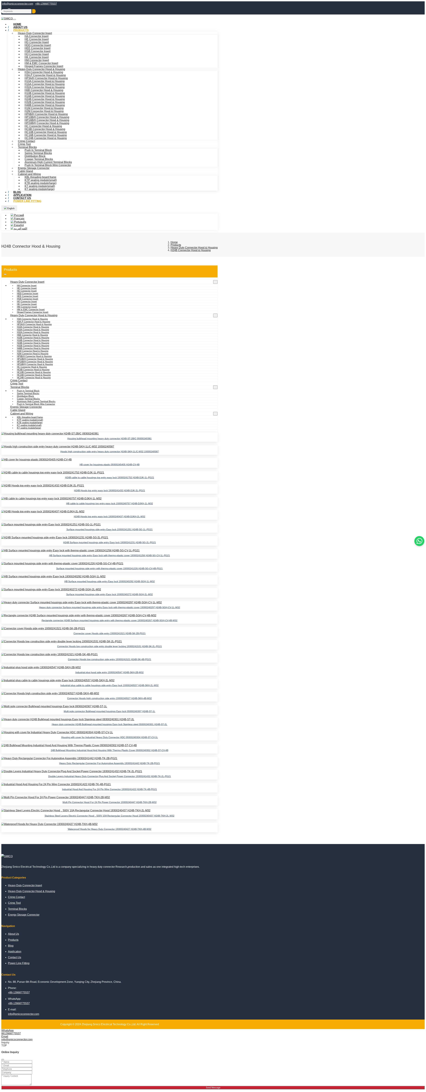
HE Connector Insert (37, 39)
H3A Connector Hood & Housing (44, 72)
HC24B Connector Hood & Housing (46, 138)
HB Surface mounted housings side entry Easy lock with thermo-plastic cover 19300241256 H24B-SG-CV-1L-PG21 (109, 555)
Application (14, 951)
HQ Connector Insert (37, 54)
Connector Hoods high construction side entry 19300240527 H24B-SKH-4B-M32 (109, 698)
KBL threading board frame (40, 177)
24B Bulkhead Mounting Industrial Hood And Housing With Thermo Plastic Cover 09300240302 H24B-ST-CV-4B (109, 750)
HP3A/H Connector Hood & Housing (46, 78)
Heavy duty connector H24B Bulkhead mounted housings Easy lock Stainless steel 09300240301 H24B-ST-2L (109, 724)
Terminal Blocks (27, 147)
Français (18, 218)
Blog (10, 945)
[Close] (2, 1059)
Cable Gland (25, 171)
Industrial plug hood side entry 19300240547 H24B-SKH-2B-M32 (109, 672)
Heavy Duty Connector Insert (35, 33)
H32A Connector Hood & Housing (45, 87)
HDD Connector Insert (38, 45)
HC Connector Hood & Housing (43, 126)
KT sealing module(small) (40, 186)
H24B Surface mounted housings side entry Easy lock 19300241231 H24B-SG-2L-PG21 (109, 542)
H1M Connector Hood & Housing (44, 108)
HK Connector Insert (37, 57)
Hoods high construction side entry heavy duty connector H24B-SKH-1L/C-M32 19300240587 (109, 451)
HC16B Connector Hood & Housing (46, 135)
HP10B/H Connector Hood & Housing (47, 117)
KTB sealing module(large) (40, 183)
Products (21, 30)
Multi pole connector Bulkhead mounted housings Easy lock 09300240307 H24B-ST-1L (109, 711)
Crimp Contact (26, 141)
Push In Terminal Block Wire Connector (48, 165)
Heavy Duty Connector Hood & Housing (41, 69)
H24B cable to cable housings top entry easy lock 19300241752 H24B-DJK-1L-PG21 (109, 477)
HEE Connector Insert (37, 48)
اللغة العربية (20, 228)
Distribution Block (35, 156)
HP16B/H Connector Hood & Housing (47, 120)
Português (19, 221)
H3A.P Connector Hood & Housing (45, 75)
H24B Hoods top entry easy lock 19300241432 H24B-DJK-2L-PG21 (109, 490)
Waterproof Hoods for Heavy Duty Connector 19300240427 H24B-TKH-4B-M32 (109, 829)
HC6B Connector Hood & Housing (45, 129)
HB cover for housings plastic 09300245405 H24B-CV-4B (109, 464)
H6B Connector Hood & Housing (44, 90)
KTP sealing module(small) (41, 180)
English (10, 208)
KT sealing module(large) (40, 189)
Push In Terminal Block (38, 150)
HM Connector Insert (37, 60)
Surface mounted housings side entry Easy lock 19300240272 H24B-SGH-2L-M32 (109, 594)
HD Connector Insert (37, 42)
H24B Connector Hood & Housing (45, 99)
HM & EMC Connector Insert (41, 63)
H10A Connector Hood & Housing (45, 81)
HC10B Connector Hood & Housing (46, 132)
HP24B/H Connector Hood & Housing (47, 123)
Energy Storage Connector (33, 168)
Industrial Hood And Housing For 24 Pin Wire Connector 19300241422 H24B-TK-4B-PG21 (109, 789)
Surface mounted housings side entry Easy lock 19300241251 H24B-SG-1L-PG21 (109, 529)
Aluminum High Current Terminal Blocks (48, 162)
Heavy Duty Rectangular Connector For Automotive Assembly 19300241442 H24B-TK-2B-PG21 (109, 763)
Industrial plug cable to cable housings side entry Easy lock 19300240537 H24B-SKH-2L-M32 (109, 685)
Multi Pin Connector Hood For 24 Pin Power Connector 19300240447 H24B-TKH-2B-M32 (110, 802)
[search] (34, 11)
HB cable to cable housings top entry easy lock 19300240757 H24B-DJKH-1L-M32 (109, 503)
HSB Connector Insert (37, 51)
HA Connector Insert (36, 36)
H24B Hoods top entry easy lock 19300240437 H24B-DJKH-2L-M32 (109, 516)
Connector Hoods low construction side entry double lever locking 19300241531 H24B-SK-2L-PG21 (109, 646)
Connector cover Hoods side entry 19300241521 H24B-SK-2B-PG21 (110, 633)
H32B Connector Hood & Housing (45, 102)
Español (18, 225)
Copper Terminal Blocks (39, 159)
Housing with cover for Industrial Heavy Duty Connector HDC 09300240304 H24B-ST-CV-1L (109, 737)
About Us (13, 933)
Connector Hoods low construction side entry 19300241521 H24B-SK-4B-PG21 (109, 659)
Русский (18, 215)
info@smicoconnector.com (17, 3)
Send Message (213, 1087)
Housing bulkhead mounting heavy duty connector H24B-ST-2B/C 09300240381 (109, 438)
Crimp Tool (24, 144)
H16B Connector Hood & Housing (45, 96)
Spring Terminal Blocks (38, 153)
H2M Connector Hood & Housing (44, 111)
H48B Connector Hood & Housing (45, 105)
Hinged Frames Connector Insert (44, 66)
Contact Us (14, 957)
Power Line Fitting (27, 201)
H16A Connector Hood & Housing (45, 84)
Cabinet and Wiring (29, 174)
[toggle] (14, 19)
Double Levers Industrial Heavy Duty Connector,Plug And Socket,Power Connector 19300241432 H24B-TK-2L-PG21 (109, 776)
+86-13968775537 (46, 3)
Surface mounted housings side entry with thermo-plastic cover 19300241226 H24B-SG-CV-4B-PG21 (109, 568)
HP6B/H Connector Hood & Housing (46, 114)
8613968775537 (11, 1033)
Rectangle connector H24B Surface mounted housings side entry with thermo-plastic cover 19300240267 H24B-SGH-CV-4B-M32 (109, 620)
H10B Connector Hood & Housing (45, 93)
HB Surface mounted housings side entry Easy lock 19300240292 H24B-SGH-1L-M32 (109, 581)
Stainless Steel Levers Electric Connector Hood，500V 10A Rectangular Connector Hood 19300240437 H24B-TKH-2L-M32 (109, 815)
